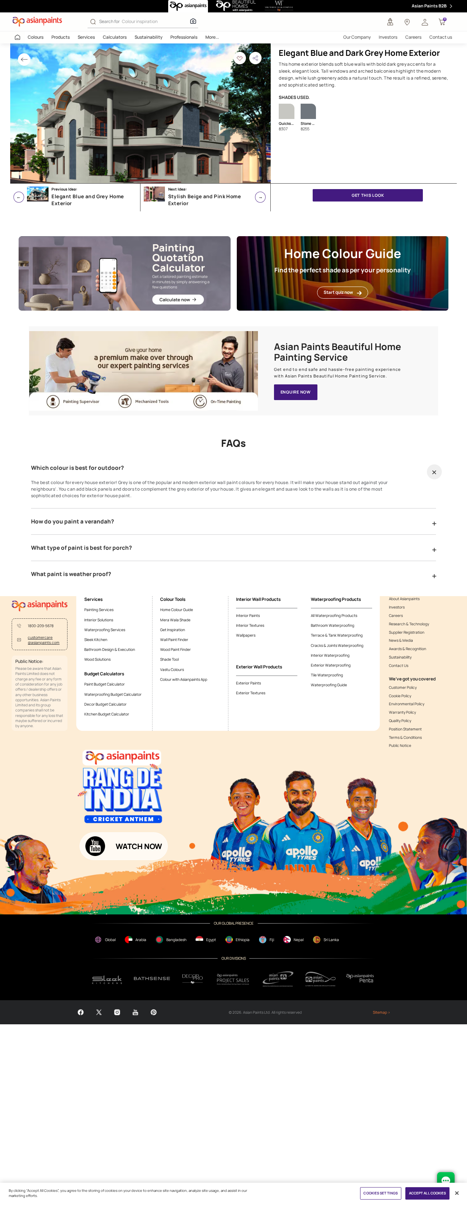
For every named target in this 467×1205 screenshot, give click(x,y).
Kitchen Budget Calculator (106, 714)
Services (86, 37)
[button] (424, 22)
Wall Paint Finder (174, 639)
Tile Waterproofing (327, 675)
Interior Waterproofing (330, 655)
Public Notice (400, 745)
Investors (388, 37)
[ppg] (278, 979)
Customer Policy (403, 687)
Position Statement (405, 729)
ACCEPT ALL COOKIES (427, 1193)
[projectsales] (233, 979)
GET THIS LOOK (368, 195)
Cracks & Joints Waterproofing (337, 645)
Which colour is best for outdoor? (77, 468)
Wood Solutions (97, 659)
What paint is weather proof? (71, 574)
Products (60, 37)
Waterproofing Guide (329, 684)
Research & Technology (409, 623)
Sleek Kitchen (95, 639)
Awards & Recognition (407, 648)
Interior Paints (248, 615)
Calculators (115, 37)
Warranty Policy (402, 712)
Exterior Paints (248, 683)
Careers (413, 37)
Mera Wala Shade (175, 619)
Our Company (357, 37)
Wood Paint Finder (175, 649)
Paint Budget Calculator (104, 684)
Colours (35, 37)
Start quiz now (338, 292)
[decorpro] (193, 979)
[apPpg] (320, 979)
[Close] (457, 1193)
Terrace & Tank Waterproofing (337, 635)
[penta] (361, 979)
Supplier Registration (406, 632)
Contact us (440, 37)
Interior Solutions (98, 619)
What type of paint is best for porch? (81, 548)
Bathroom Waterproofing (332, 625)
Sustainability (148, 37)
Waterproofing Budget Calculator (113, 694)
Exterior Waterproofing (331, 665)
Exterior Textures (250, 692)
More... (212, 37)
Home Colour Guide (176, 609)
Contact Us (398, 665)
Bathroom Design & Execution (109, 649)
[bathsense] (152, 979)
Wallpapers (245, 635)
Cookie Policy (400, 695)
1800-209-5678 (41, 625)
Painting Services (98, 609)
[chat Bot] (446, 1181)
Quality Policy (400, 720)
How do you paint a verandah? (72, 521)
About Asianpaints (404, 598)
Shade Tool (169, 659)
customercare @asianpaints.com (43, 640)
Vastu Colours (172, 669)
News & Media (401, 640)
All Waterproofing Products (334, 615)
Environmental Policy (406, 703)
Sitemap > (381, 1012)
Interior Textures (250, 625)
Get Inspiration (172, 629)
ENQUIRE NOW (296, 392)
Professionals (183, 37)
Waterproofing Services (104, 629)
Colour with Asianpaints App (183, 679)
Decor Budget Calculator (105, 704)
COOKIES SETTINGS (380, 1193)
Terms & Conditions (405, 737)
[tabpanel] (140, 113)
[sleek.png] (107, 979)
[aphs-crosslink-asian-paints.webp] (143, 371)
